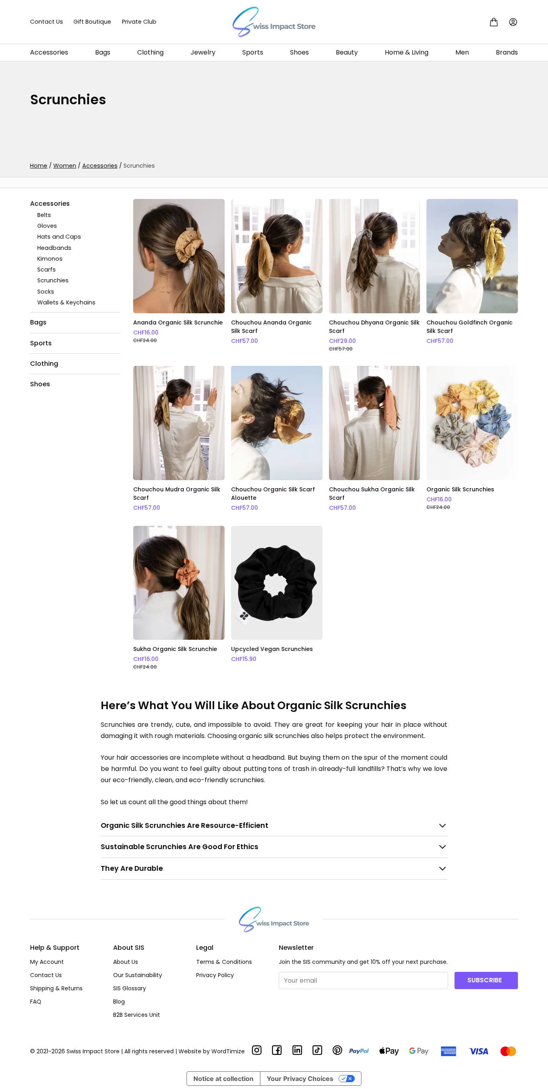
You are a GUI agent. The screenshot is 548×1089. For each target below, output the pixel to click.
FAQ (35, 1002)
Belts (44, 215)
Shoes (299, 52)
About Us (125, 962)
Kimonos (50, 259)
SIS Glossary (129, 988)
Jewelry (203, 52)
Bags (102, 52)
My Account (47, 962)
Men (462, 52)
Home (38, 166)
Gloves (47, 226)
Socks (45, 292)
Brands (507, 52)
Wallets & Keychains (66, 302)
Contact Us (46, 22)
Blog (119, 1002)
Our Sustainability (137, 975)
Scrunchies (53, 281)
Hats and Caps (59, 237)
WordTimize (228, 1051)
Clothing (150, 52)
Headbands (54, 248)
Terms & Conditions (224, 962)
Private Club (139, 22)
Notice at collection (223, 1079)
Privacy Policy (215, 975)
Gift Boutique (92, 22)
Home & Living (406, 52)
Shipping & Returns (56, 988)
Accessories (49, 52)
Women (64, 166)
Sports (252, 52)
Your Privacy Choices (300, 1079)
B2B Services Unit (136, 1015)
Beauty (347, 52)
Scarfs (46, 270)
